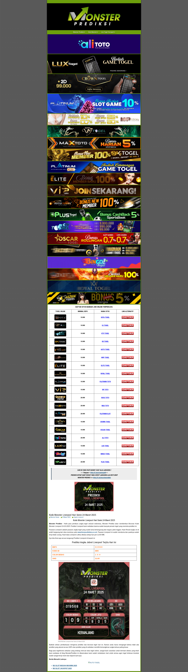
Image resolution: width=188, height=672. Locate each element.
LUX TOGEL (105, 446)
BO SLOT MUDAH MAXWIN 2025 (65, 665)
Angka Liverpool (79, 517)
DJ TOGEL (105, 325)
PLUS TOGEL (105, 462)
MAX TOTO (105, 406)
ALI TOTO (105, 438)
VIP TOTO (105, 390)
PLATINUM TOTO (105, 382)
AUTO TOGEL (105, 349)
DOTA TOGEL (105, 317)
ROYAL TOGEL (105, 373)
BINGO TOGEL (105, 454)
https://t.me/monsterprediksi (102, 478)
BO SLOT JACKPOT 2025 (62, 668)
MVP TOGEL (105, 357)
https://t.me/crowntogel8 (98, 473)
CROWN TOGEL (105, 422)
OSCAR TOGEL (105, 430)
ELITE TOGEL (105, 365)
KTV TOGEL (105, 333)
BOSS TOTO (105, 398)
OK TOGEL (105, 341)
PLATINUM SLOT (105, 414)
